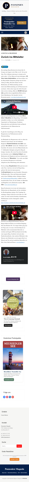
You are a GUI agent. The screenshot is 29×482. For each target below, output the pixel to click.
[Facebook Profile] (12, 257)
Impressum (4, 472)
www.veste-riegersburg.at (11, 184)
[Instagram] (15, 257)
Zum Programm (8, 325)
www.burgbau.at (20, 242)
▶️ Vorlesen (4, 66)
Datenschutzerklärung (12, 472)
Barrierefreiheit (24, 472)
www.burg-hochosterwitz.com (18, 97)
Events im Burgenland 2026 (13, 279)
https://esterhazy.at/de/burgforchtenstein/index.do (13, 202)
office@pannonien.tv (5, 437)
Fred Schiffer (7, 60)
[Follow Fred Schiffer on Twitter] (14, 257)
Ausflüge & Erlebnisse (9, 53)
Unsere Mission (4, 415)
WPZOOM (24, 478)
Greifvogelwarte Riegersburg (10, 178)
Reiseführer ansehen (14, 459)
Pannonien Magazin (14, 469)
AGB (19, 472)
